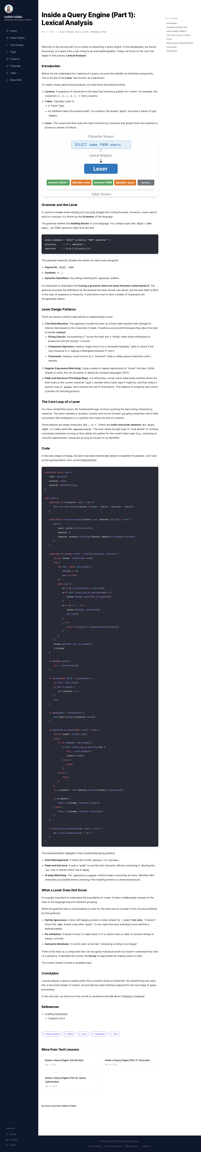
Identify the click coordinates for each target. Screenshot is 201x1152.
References (172, 51)
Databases (100, 1034)
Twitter (13, 1145)
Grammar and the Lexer (177, 27)
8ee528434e (89, 460)
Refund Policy (131, 1146)
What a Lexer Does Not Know (180, 43)
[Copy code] (155, 237)
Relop (69, 455)
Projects (15, 59)
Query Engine (52, 1034)
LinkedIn (13, 1140)
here (88, 962)
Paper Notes (17, 37)
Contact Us (146, 1146)
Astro (137, 1141)
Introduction (172, 23)
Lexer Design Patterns (177, 31)
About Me (16, 79)
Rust (115, 1034)
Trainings (15, 65)
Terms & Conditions (113, 1146)
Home (13, 30)
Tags (13, 51)
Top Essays (17, 44)
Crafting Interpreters (56, 1014)
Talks (13, 73)
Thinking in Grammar (132, 996)
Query (70, 1034)
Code (169, 39)
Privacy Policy (94, 1146)
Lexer (84, 1034)
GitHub (13, 1134)
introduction (136, 46)
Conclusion (172, 47)
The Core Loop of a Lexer (178, 35)
